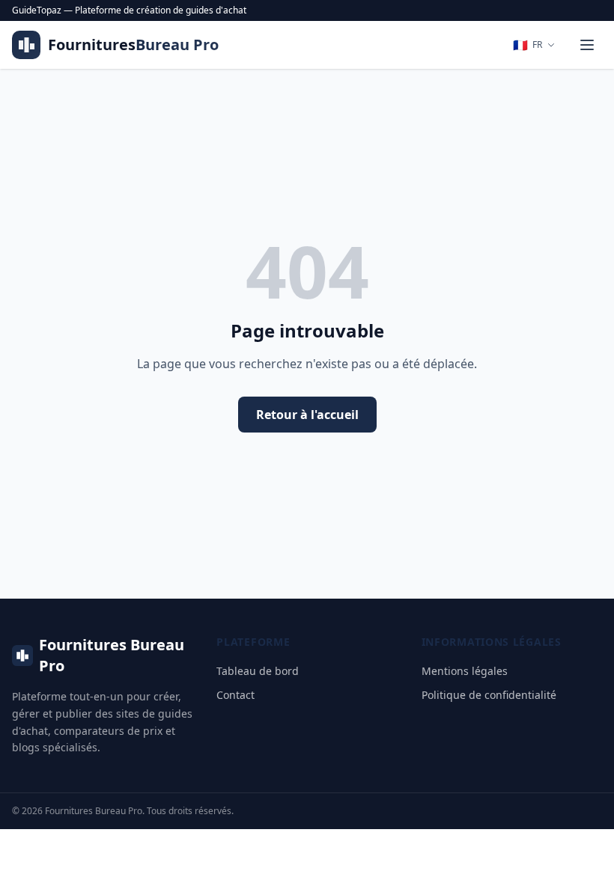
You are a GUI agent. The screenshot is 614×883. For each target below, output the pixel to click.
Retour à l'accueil (307, 414)
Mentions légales (465, 671)
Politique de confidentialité (489, 695)
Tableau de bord (257, 671)
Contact (235, 695)
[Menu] (587, 45)
